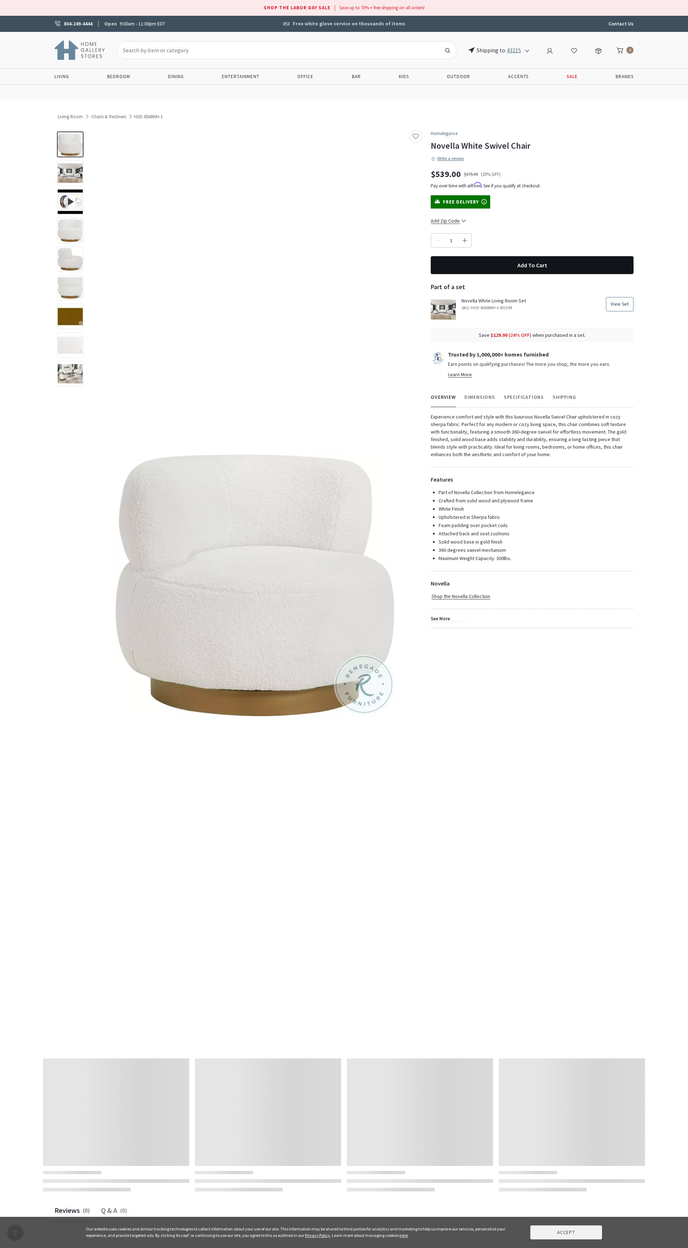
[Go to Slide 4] (70, 230)
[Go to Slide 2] (70, 173)
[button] (255, 585)
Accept (566, 1232)
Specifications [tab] (524, 397)
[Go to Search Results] (447, 50)
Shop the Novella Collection (460, 596)
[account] (549, 50)
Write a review (450, 159)
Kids (404, 76)
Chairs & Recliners (108, 117)
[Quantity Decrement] (437, 240)
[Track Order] (598, 50)
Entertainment (240, 76)
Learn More (460, 374)
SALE (572, 76)
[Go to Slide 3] (70, 202)
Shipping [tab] (564, 397)
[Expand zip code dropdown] (527, 50)
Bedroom (118, 76)
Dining (176, 76)
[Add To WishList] (415, 136)
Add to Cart (532, 265)
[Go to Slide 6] (70, 288)
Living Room (70, 117)
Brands (625, 76)
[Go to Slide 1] (70, 144)
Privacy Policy (317, 1235)
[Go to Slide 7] (70, 316)
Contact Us (621, 23)
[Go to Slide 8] (70, 345)
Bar (356, 76)
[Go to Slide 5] (70, 259)
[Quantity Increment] (464, 240)
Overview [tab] (443, 397)
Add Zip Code (445, 220)
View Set (620, 304)
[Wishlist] (574, 50)
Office (305, 76)
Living (61, 76)
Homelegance (444, 133)
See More (440, 619)
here (404, 1235)
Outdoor (458, 76)
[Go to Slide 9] (70, 374)
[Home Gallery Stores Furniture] (79, 49)
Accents (518, 76)
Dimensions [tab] (479, 397)
